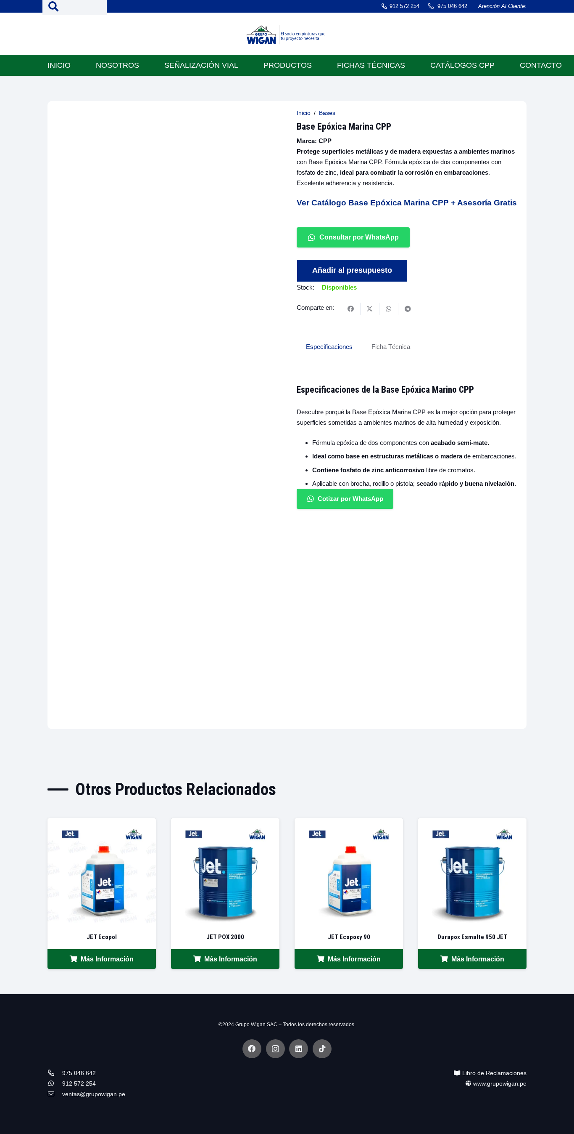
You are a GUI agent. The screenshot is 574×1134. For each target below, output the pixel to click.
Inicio (304, 113)
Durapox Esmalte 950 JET (472, 937)
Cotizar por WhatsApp (350, 498)
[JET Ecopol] (101, 823)
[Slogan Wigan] (287, 36)
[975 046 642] (54, 1073)
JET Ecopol (102, 937)
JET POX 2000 (225, 937)
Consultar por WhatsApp (359, 237)
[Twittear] (370, 309)
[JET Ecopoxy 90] (349, 823)
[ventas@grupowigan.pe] (54, 1094)
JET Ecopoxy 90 (349, 937)
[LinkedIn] (298, 1048)
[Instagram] (275, 1048)
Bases (327, 113)
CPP (325, 140)
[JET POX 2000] (225, 823)
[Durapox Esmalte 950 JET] (472, 823)
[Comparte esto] (351, 309)
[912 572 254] (54, 1083)
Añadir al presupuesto (352, 270)
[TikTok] (322, 1048)
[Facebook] (251, 1048)
